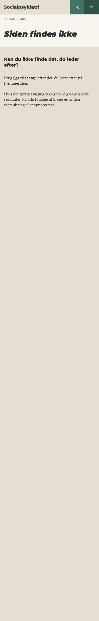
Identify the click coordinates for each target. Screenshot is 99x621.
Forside (10, 19)
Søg (16, 78)
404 (23, 19)
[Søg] (77, 7)
